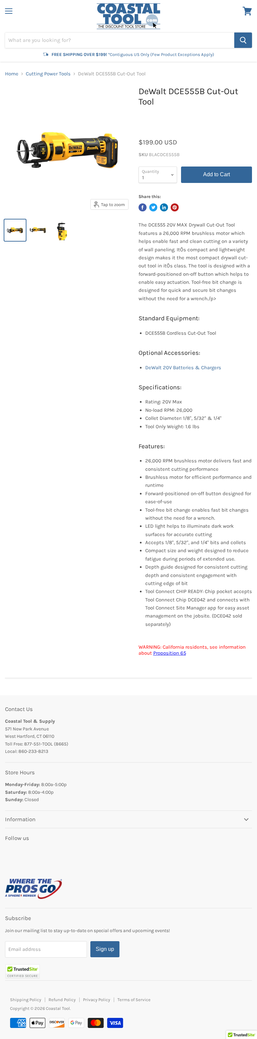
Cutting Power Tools (48, 74)
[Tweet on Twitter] (153, 207)
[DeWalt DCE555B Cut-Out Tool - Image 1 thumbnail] (15, 230)
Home (11, 74)
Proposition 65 (169, 653)
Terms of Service (134, 999)
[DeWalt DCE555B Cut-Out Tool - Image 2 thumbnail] (38, 230)
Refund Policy (62, 999)
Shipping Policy (25, 999)
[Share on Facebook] (143, 207)
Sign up (105, 949)
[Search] (243, 40)
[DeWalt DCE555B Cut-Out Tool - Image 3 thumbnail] (62, 230)
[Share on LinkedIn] (164, 207)
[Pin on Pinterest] (175, 207)
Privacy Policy (96, 999)
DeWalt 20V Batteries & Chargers (183, 368)
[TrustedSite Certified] (22, 971)
